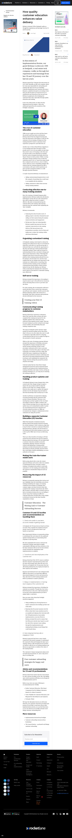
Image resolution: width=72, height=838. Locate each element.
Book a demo (65, 2)
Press (52, 2)
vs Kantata (49, 784)
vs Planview (50, 793)
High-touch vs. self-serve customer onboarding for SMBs (61, 58)
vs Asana (49, 797)
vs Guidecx (49, 782)
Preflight (25, 107)
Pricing (48, 2)
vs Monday (49, 795)
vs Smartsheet (50, 790)
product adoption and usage (41, 323)
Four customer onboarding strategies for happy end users (35, 662)
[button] (18, 3)
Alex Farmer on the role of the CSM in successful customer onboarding (61, 33)
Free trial (57, 2)
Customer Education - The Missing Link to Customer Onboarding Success (35, 506)
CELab (32, 699)
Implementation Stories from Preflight (36, 717)
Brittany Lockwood (35, 66)
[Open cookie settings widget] (2, 835)
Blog (56, 30)
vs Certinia (49, 787)
